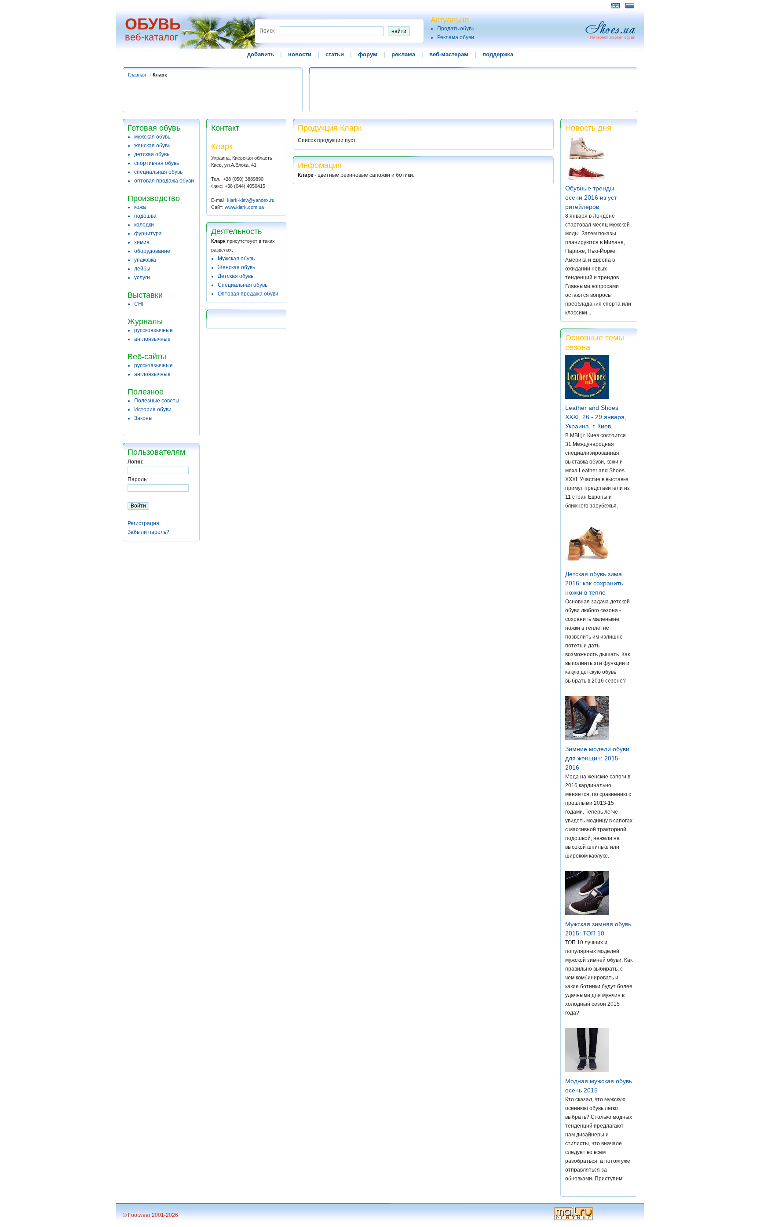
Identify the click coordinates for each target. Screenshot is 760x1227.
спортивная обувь (156, 163)
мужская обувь (152, 137)
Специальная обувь (242, 285)
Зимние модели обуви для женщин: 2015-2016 (597, 758)
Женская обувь (236, 267)
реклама (403, 54)
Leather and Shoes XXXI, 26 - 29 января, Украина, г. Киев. (595, 417)
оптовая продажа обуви (164, 181)
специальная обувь (158, 172)
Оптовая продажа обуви (248, 294)
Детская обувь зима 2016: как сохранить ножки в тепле (594, 583)
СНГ (139, 304)
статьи (334, 54)
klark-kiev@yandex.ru (250, 200)
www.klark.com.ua (244, 207)
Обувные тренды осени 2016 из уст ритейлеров (591, 197)
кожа (140, 207)
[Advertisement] (283, 5)
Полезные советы (156, 401)
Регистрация (143, 523)
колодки (144, 225)
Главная (137, 74)
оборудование (152, 251)
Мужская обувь (236, 259)
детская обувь (151, 154)
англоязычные (152, 339)
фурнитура (148, 233)
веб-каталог (151, 37)
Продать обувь (455, 29)
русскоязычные (153, 330)
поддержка (497, 54)
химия (142, 242)
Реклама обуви (455, 37)
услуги (142, 277)
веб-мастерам (448, 54)
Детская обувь (235, 276)
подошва (145, 216)
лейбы (142, 269)
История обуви (153, 409)
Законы (143, 418)
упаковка (145, 260)
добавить (260, 54)
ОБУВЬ (153, 24)
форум (367, 54)
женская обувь (152, 145)
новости (299, 54)
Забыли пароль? (148, 532)
